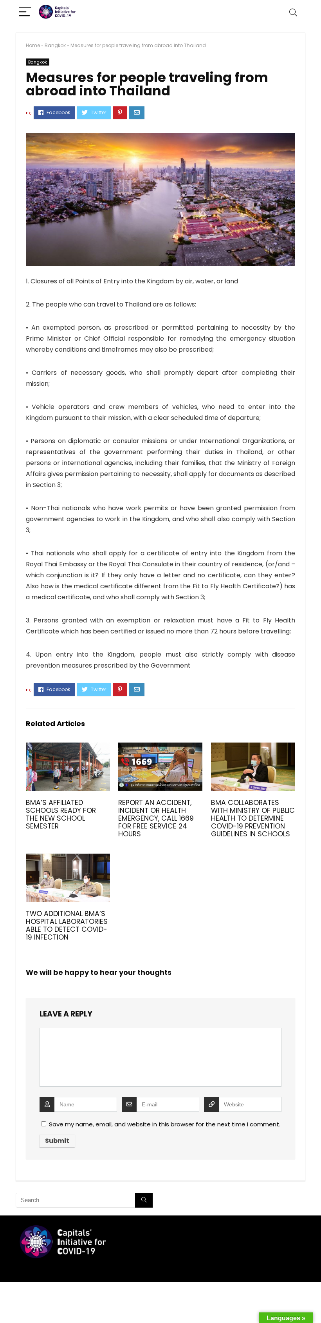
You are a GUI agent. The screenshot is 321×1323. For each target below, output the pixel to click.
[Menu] (25, 12)
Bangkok (55, 45)
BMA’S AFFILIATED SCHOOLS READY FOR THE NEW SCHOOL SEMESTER (61, 814)
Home (33, 45)
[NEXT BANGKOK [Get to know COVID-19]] (313, 1303)
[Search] (293, 12)
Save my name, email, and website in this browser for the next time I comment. (164, 1124)
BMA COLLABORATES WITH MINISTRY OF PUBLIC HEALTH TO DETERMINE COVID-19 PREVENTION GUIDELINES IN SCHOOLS (253, 818)
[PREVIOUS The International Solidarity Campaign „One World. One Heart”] (8, 1303)
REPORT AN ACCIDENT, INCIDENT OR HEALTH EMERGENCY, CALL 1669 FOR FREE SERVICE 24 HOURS (156, 818)
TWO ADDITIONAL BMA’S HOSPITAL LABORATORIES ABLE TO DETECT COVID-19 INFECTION (67, 925)
